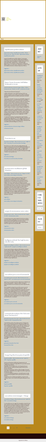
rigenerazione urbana (8, 52)
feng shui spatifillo (8, 358)
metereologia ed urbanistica (16, 175)
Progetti (24, 10)
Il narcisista (6, 141)
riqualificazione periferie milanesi (14, 49)
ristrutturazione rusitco (9, 214)
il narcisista (9, 143)
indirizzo (23, 28)
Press (20, 10)
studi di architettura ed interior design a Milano (14, 87)
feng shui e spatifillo (11, 359)
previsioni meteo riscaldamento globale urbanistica (40, 107)
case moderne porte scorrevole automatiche (21, 279)
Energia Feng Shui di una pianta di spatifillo (17, 355)
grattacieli (6, 318)
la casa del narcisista (16, 143)
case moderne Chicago (9, 399)
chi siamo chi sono (33, 28)
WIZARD (27, 28)
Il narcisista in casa (10, 138)
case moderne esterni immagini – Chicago (16, 396)
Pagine (39, 28)
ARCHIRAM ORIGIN (17, 28)
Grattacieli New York (16, 320)
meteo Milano (7, 173)
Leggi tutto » (6, 68)
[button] (16, 10)
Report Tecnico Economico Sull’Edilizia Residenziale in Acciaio (16, 83)
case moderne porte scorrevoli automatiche (17, 274)
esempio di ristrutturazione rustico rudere (17, 211)
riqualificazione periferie (19, 52)
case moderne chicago (11, 400)
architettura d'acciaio (24, 89)
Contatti (30, 10)
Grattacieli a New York (14, 318)
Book (35, 10)
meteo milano (7, 175)
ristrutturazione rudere (14, 216)
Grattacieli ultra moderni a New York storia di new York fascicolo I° (17, 314)
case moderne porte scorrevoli (10, 277)
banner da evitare (39, 57)
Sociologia (11, 141)
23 (16, 427)
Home (15, 10)
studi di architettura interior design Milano (8, 19)
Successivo (29, 427)
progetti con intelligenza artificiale (11, 245)
